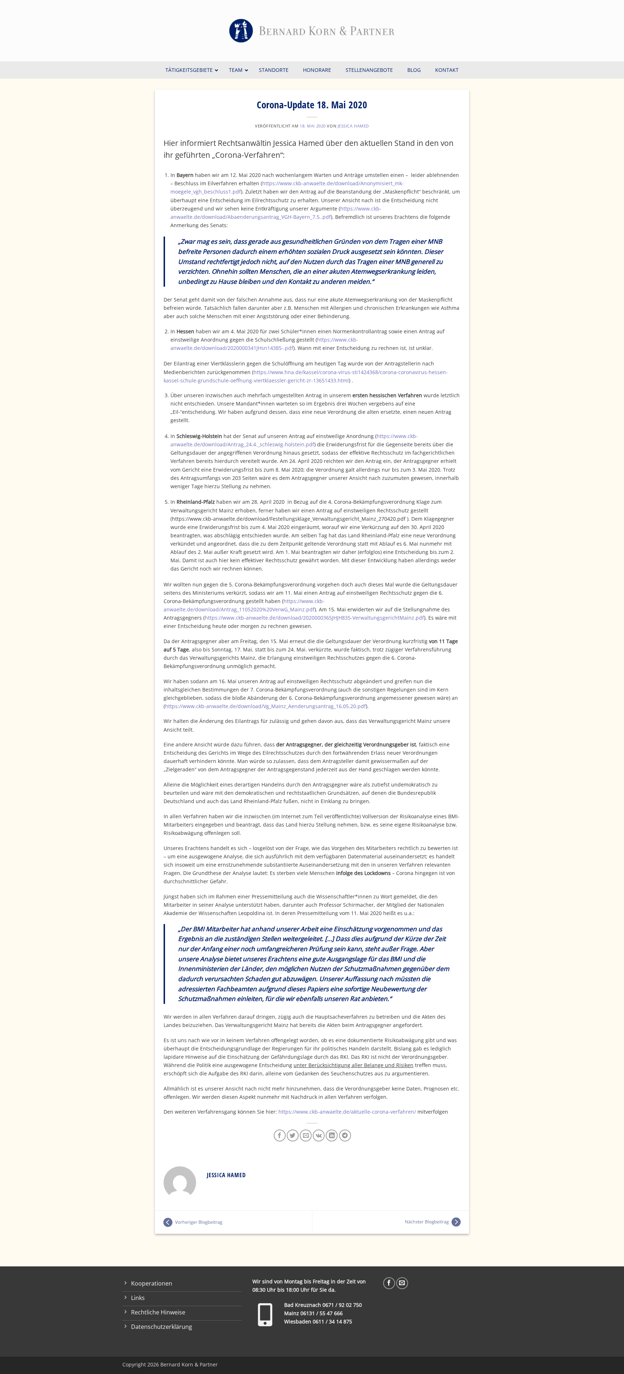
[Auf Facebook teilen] (280, 1135)
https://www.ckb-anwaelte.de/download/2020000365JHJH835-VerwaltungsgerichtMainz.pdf (314, 617)
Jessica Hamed (353, 126)
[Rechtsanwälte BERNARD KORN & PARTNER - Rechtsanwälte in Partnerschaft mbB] (312, 30)
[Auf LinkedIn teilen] (332, 1135)
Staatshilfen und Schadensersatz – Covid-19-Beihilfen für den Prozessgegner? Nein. (390, 1222)
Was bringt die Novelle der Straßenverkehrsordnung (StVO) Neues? (233, 1222)
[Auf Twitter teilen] (293, 1135)
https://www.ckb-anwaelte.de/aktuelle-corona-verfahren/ (347, 1111)
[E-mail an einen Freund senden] (306, 1135)
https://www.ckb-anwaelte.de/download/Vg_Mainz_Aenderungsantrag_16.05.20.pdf (265, 706)
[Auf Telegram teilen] (345, 1135)
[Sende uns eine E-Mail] (402, 1283)
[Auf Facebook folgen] (389, 1283)
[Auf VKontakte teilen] (319, 1135)
